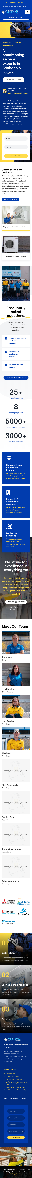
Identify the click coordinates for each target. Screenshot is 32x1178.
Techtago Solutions (16, 1174)
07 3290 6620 (16, 93)
